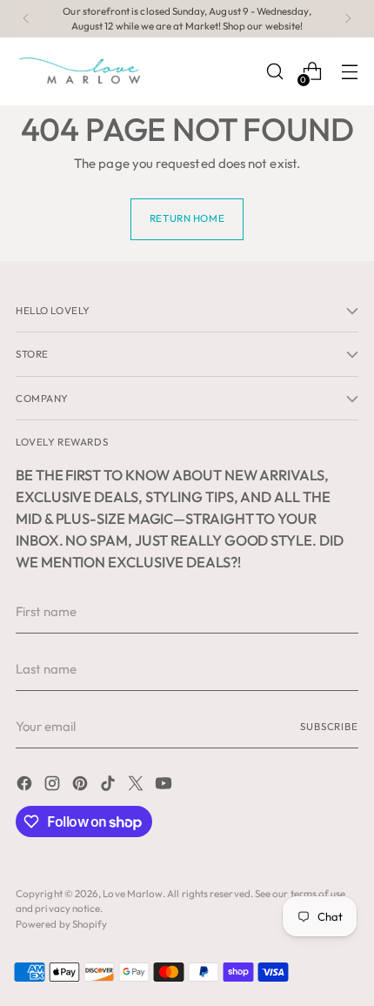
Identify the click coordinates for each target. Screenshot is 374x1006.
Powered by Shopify (61, 923)
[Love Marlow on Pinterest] (81, 786)
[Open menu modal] (349, 72)
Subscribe (329, 726)
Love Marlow (133, 893)
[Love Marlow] (81, 71)
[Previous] (26, 18)
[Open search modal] (274, 72)
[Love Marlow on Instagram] (53, 786)
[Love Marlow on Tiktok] (109, 786)
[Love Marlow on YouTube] (165, 786)
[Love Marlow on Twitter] (137, 786)
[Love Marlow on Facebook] (26, 786)
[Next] (348, 18)
